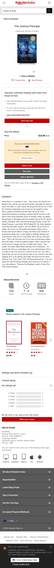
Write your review (27, 419)
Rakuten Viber (22, 537)
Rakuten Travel (12, 541)
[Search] (49, 10)
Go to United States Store (27, 560)
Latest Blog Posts (11, 487)
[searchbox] (27, 10)
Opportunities (9, 480)
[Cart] (49, 3)
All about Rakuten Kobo (14, 472)
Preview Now (20, 80)
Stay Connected (10, 495)
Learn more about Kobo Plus (18, 115)
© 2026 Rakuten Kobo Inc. (13, 528)
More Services (26, 541)
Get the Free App (10, 503)
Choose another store (21, 564)
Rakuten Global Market (39, 537)
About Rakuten (40, 541)
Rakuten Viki (9, 537)
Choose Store (27, 158)
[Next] (50, 340)
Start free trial (27, 121)
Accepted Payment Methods (16, 512)
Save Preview (37, 80)
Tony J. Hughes (28, 76)
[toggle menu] (4, 3)
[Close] (51, 547)
